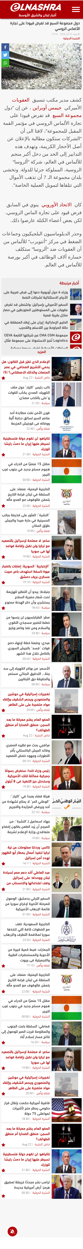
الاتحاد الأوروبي (57, 204)
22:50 (30, 428)
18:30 (25, 1118)
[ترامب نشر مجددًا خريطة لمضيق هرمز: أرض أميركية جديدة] (67, 1187)
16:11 (26, 863)
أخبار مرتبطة (69, 282)
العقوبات (21, 99)
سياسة (46, 402)
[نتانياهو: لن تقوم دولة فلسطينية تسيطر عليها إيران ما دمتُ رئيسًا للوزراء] (67, 446)
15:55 (30, 530)
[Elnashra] (35, 7)
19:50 (26, 556)
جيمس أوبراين (47, 107)
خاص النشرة (42, 376)
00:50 (26, 479)
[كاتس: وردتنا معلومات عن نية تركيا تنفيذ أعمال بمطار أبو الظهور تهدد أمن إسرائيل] (67, 855)
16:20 (34, 1041)
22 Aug (27, 377)
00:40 (26, 658)
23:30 (35, 632)
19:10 (26, 581)
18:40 (35, 607)
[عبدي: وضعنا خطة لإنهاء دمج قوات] (67, 650)
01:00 (26, 914)
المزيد (41, 351)
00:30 (25, 1192)
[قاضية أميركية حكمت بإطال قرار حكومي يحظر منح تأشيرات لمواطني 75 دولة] (67, 1110)
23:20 (26, 939)
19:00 (35, 837)
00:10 (26, 760)
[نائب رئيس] (67, 394)
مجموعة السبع (67, 115)
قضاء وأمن (43, 428)
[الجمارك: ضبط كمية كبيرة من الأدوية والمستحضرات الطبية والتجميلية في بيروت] (67, 957)
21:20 (35, 402)
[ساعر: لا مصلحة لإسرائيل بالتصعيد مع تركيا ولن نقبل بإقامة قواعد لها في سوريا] (67, 548)
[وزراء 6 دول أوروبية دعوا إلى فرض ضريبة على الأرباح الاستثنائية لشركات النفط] (76, 294)
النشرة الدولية (71, 38)
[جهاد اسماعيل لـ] (67, 829)
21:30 (26, 454)
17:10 (30, 965)
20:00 (30, 709)
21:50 (26, 889)
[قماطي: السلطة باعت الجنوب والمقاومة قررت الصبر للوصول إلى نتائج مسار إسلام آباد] (67, 1033)
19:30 (26, 786)
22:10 (35, 811)
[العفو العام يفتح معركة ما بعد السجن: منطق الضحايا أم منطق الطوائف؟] (67, 727)
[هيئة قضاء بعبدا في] (67, 803)
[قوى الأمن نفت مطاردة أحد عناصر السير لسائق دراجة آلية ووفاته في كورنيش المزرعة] (67, 420)
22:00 (26, 505)
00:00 (35, 684)
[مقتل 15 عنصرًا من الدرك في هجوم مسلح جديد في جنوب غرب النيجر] (67, 471)
